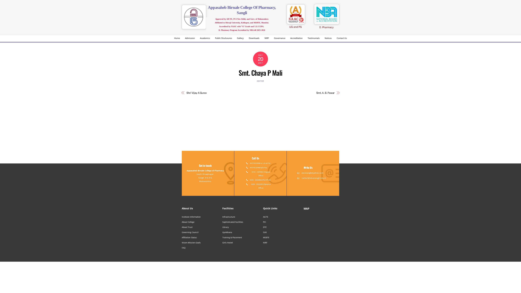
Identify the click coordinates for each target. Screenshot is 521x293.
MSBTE (266, 237)
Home (177, 38)
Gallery (240, 38)
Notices (328, 38)
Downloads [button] (254, 38)
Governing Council (190, 232)
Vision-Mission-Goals (191, 242)
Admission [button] (190, 38)
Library (225, 227)
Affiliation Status (189, 237)
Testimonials (314, 38)
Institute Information (191, 217)
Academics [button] (205, 38)
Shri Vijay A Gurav (196, 92)
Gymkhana (227, 232)
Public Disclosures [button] (223, 38)
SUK (265, 232)
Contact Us (342, 38)
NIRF (267, 38)
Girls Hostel (227, 242)
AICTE (265, 217)
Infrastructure (228, 217)
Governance (279, 38)
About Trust (187, 227)
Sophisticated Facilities (232, 222)
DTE (265, 227)
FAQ (183, 247)
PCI (264, 222)
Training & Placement (232, 237)
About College (188, 222)
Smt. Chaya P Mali (260, 73)
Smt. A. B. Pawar (325, 92)
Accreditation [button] (296, 38)
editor (260, 81)
